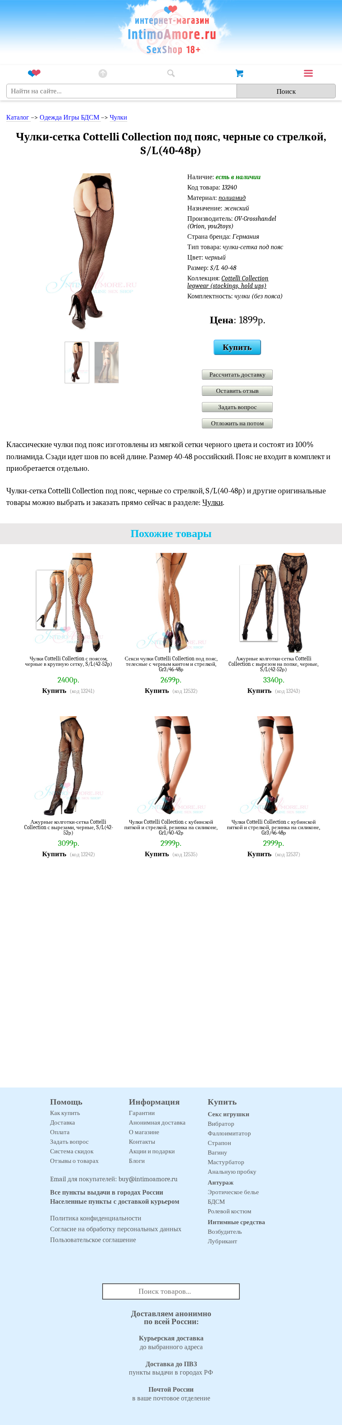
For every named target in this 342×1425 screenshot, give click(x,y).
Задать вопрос (237, 407)
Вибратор (221, 1124)
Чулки (118, 117)
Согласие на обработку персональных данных (115, 1229)
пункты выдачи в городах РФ (171, 1368)
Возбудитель (225, 1231)
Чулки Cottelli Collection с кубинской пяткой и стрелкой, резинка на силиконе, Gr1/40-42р (171, 827)
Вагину (217, 1152)
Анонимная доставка (157, 1122)
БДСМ (216, 1201)
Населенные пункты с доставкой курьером (114, 1201)
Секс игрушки (228, 1114)
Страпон (219, 1143)
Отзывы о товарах (74, 1161)
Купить (237, 347)
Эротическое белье (233, 1192)
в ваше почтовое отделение (171, 1394)
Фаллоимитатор (229, 1133)
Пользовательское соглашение (93, 1240)
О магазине (144, 1132)
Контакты (142, 1141)
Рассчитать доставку (237, 374)
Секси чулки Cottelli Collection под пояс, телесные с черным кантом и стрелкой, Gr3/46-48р (171, 664)
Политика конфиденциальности (95, 1218)
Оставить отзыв (237, 391)
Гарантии (142, 1113)
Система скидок (71, 1151)
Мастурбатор (226, 1162)
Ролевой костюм (229, 1211)
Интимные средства (236, 1222)
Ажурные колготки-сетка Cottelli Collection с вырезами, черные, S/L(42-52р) (68, 827)
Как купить (65, 1113)
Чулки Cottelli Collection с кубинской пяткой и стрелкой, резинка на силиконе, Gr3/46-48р (273, 827)
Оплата (60, 1132)
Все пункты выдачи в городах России (106, 1192)
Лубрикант (222, 1241)
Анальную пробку (232, 1171)
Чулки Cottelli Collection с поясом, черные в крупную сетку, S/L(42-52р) (68, 661)
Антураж (221, 1182)
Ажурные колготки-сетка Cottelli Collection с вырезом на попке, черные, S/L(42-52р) (274, 664)
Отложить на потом (237, 423)
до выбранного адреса (171, 1343)
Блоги (137, 1161)
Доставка (62, 1122)
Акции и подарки (152, 1151)
